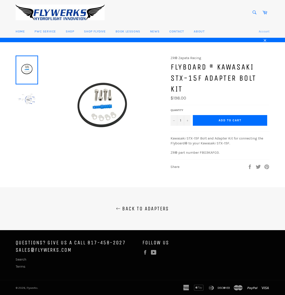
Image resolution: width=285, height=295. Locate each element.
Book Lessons (128, 31)
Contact (176, 31)
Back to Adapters (144, 208)
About (199, 31)
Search (21, 259)
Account (264, 31)
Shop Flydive (95, 31)
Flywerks (32, 287)
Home (20, 31)
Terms (20, 266)
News (154, 31)
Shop (70, 31)
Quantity (177, 110)
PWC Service (45, 31)
